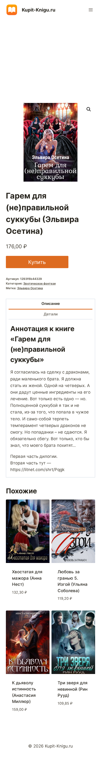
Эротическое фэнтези (39, 283)
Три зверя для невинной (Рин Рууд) (73, 689)
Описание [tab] (50, 303)
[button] (88, 109)
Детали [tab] (51, 314)
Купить (37, 262)
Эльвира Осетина (30, 288)
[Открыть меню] (90, 9)
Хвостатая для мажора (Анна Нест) (27, 578)
